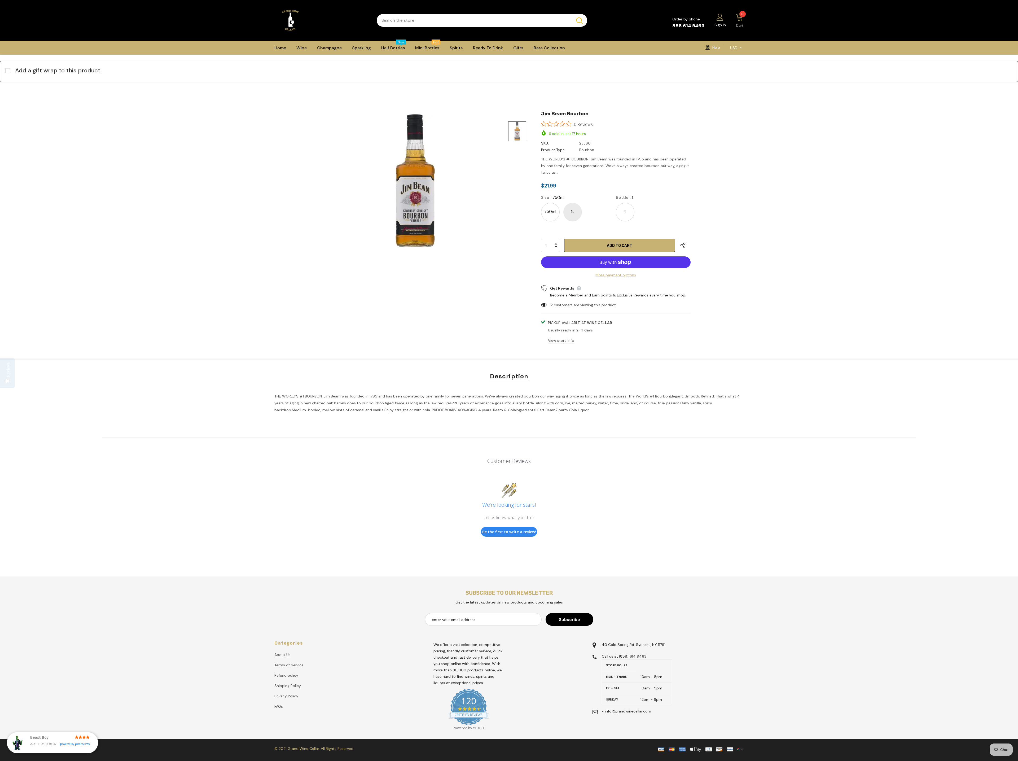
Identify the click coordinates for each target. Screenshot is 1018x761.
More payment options (615, 275)
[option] (415, 180)
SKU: (545, 143)
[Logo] (321, 20)
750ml (550, 211)
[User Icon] (720, 17)
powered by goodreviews (75, 744)
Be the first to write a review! (509, 531)
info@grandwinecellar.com (628, 711)
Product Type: (553, 149)
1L (572, 211)
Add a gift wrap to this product (57, 70)
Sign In (720, 25)
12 (551, 305)
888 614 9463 (688, 26)
